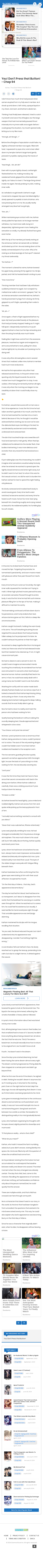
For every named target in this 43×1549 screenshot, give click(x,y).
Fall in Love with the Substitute (24, 1482)
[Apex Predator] (7, 1389)
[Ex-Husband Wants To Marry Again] (7, 1360)
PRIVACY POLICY (19, 1535)
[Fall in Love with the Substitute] (7, 1486)
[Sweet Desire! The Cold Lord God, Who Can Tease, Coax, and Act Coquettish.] (7, 1404)
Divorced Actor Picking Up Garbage (26, 1497)
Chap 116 (17, 1377)
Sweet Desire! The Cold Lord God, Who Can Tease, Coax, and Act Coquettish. (25, 1401)
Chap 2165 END (19, 1406)
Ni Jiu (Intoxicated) (20, 1431)
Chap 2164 (18, 1410)
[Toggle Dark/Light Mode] (13, 93)
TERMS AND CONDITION (17, 1538)
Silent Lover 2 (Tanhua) (22, 1370)
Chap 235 (18, 1503)
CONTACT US (34, 1535)
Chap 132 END (19, 1388)
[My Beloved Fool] (7, 1471)
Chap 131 (17, 1392)
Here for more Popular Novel (21, 1510)
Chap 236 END (19, 1500)
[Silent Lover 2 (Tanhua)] (7, 1374)
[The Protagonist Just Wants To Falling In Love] (7, 1456)
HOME (6, 1535)
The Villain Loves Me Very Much (24, 1416)
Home (7, 88)
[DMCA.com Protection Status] (21, 1530)
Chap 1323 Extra (20, 1419)
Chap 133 (17, 1473)
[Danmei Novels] (11, 4)
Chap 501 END (19, 1358)
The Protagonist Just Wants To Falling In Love (25, 1453)
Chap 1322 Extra (20, 1423)
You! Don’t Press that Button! (21, 88)
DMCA (32, 1538)
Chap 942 (18, 1460)
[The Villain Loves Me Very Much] (7, 1420)
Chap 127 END (19, 1485)
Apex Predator (19, 1385)
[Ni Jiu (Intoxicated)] (7, 1435)
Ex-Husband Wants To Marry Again (26, 1355)
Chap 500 (18, 1362)
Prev (33, 94)
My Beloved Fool (19, 1467)
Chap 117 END (19, 1373)
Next (38, 94)
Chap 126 (18, 1488)
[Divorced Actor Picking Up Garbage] (7, 1501)
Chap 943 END (19, 1457)
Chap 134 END (19, 1470)
